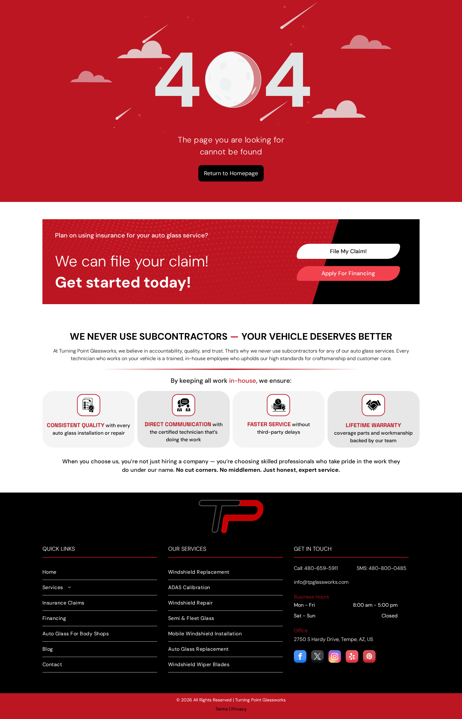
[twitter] (317, 657)
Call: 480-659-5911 (316, 568)
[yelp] (352, 657)
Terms (221, 709)
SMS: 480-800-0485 (381, 568)
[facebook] (300, 657)
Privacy (239, 709)
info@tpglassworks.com (321, 582)
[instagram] (334, 657)
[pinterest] (369, 657)
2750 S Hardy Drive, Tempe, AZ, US (333, 639)
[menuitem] (99, 572)
